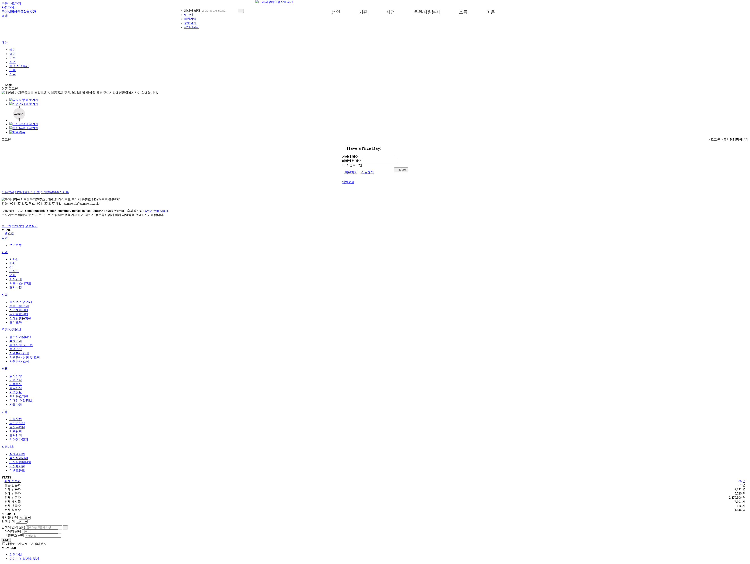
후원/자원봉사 (427, 12)
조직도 (14, 271)
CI (10, 267)
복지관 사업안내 (20, 302)
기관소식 (15, 380)
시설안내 (15, 279)
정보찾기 (190, 23)
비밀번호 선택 (14, 535)
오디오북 (15, 322)
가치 (12, 263)
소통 (463, 12)
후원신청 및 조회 (21, 345)
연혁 (12, 275)
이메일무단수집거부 (55, 192)
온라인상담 (17, 423)
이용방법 (15, 419)
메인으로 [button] (348, 182)
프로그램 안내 (19, 306)
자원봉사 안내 (19, 353)
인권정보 (15, 392)
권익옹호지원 (18, 396)
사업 (390, 12)
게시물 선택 (10, 517)
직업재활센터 (18, 310)
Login (6, 539)
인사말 (14, 259)
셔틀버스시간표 (20, 283)
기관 (363, 12)
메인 (12, 49)
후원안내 (15, 341)
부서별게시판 (18, 458)
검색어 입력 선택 (13, 527)
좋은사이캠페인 (20, 337)
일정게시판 (17, 466)
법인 (336, 12)
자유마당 (15, 404)
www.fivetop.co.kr (156, 210)
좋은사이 (15, 388)
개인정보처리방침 (27, 192)
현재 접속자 (12, 481)
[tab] (375, 238)
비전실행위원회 (20, 462)
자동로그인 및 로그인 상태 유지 (25, 543)
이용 (490, 12)
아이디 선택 (13, 531)
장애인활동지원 (20, 318)
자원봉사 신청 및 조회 (24, 357)
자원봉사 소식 (19, 361)
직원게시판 (191, 27)
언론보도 (15, 384)
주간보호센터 (18, 314)
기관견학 (15, 431)
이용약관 (8, 192)
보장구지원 (17, 427)
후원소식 (15, 349)
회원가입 (350, 172)
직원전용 (8, 446)
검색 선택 (8, 521)
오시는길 (15, 287)
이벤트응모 (17, 470)
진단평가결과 (18, 439)
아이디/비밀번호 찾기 (24, 558)
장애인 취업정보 (20, 400)
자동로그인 (354, 165)
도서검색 (15, 435)
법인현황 (15, 245)
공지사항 (15, 376)
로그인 (402, 169)
